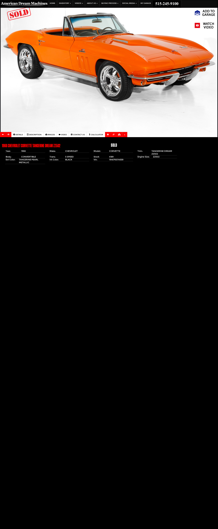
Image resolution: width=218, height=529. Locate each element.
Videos (78, 3)
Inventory (64, 3)
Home (52, 3)
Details (19, 134)
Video (64, 134)
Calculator (96, 134)
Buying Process (109, 3)
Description (35, 134)
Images (51, 134)
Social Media (128, 3)
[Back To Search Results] (3, 134)
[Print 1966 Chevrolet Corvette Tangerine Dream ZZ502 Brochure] (108, 134)
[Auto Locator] (8, 134)
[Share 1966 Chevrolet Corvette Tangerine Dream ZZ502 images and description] (113, 134)
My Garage (146, 3)
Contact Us (79, 134)
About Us (91, 3)
